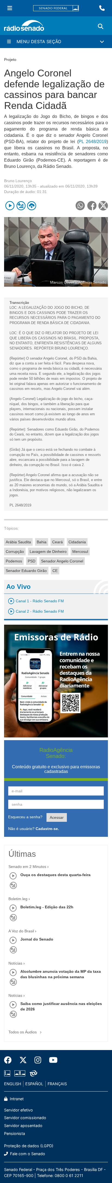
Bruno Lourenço (18, 181)
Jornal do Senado (36, 939)
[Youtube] (51, 1060)
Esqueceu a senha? (25, 817)
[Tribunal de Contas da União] (32, 1073)
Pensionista (14, 1133)
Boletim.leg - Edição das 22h (46, 907)
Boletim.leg (17, 899)
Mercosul (80, 551)
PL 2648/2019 (93, 141)
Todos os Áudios (23, 1032)
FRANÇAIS (57, 1083)
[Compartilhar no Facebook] (92, 206)
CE (55, 570)
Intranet (16, 1098)
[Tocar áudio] (10, 206)
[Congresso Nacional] (19, 1073)
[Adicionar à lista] (21, 206)
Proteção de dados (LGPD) (28, 1145)
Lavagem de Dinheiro (48, 551)
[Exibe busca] (100, 26)
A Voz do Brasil (21, 931)
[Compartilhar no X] (103, 205)
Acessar (57, 817)
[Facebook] (9, 1060)
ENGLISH (12, 1083)
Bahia (41, 542)
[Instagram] (38, 1060)
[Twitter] (23, 1060)
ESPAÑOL (34, 1083)
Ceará (57, 542)
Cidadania (77, 542)
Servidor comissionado (25, 1117)
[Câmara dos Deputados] (8, 1073)
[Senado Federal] (56, 8)
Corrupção (15, 551)
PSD (31, 561)
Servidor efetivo (18, 1110)
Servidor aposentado (23, 1125)
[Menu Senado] (10, 8)
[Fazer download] (32, 206)
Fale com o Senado (27, 1153)
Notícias (15, 963)
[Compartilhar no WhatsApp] (80, 206)
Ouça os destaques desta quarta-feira (55, 875)
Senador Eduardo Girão (26, 570)
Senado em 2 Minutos (27, 866)
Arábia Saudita (18, 542)
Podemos (14, 561)
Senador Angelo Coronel (62, 561)
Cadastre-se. (47, 828)
